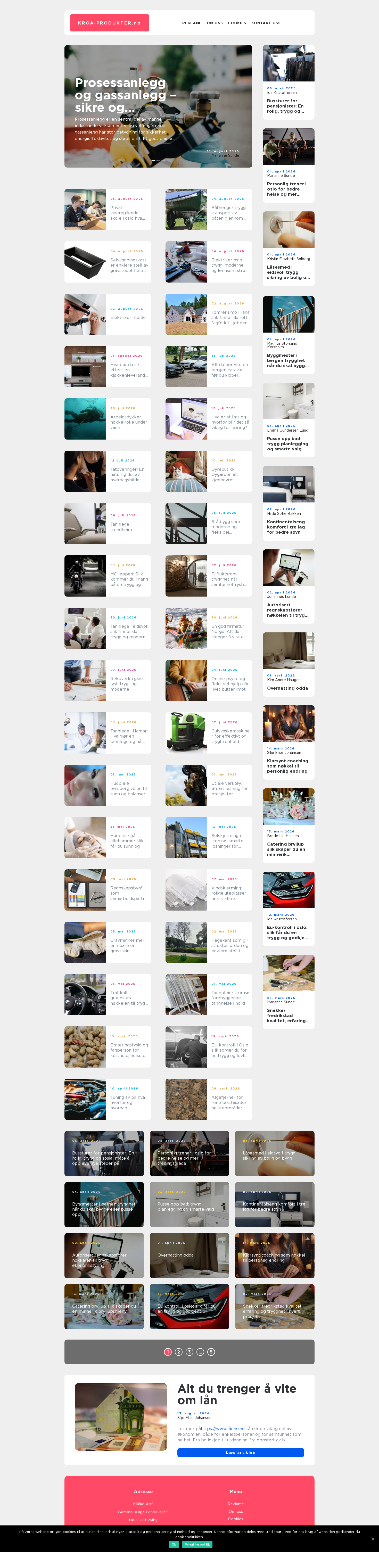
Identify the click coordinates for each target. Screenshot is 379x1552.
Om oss (215, 23)
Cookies (237, 23)
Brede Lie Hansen (283, 836)
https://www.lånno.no (223, 1428)
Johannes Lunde (281, 596)
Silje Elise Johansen (284, 752)
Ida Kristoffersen (282, 92)
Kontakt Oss (266, 23)
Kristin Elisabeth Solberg (288, 259)
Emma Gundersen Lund (287, 430)
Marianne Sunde (225, 155)
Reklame (192, 23)
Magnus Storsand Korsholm (282, 345)
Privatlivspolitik (197, 1544)
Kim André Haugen (284, 680)
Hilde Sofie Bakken (284, 513)
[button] (153, 160)
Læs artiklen (241, 1452)
